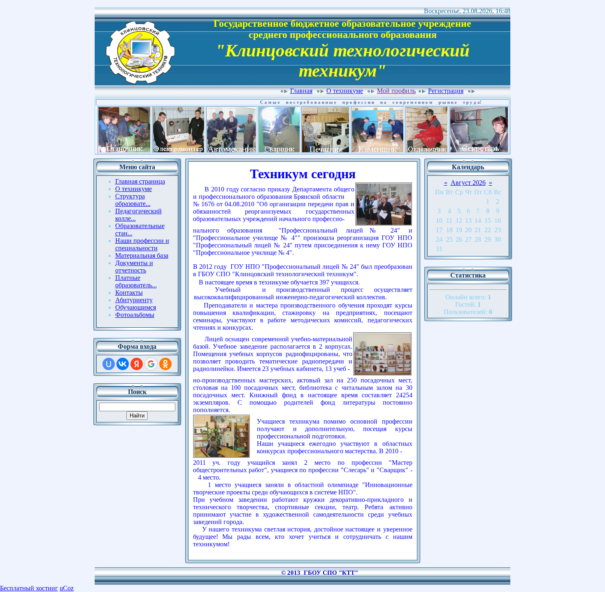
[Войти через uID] (108, 364)
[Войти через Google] (151, 364)
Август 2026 (468, 182)
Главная (301, 90)
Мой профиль (396, 90)
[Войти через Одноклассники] (165, 364)
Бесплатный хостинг (29, 588)
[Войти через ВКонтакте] (122, 364)
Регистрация (445, 90)
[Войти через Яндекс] (136, 364)
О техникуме (344, 90)
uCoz (67, 588)
